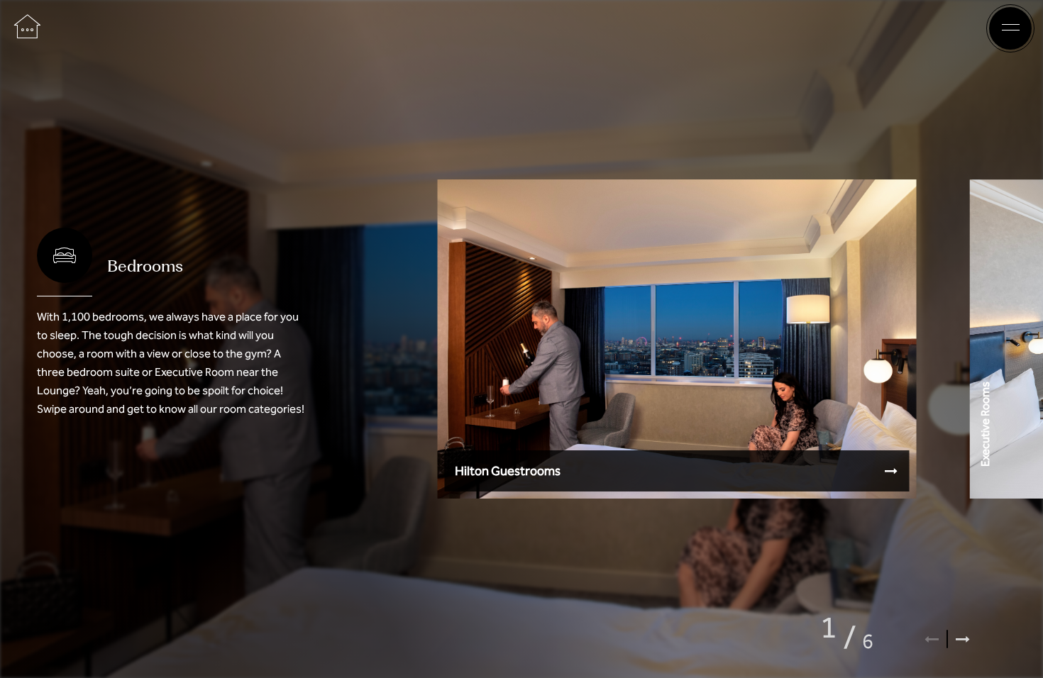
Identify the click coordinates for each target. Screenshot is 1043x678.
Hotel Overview (518, 28)
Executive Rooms (984, 423)
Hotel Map (600, 28)
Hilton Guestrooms (508, 471)
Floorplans (433, 28)
